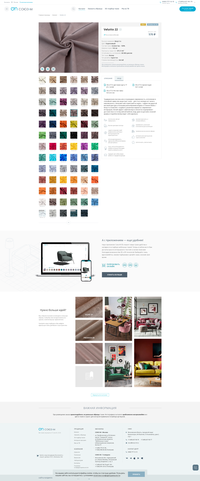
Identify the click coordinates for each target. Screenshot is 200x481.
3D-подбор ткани (112, 9)
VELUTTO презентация (143, 86)
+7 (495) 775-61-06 (100, 448)
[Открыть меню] (6, 8)
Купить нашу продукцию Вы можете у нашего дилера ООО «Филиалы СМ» (51, 456)
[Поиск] (73, 8)
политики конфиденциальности (106, 475)
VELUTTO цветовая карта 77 (116, 86)
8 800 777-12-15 (132, 452)
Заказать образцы (95, 9)
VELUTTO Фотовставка (114, 92)
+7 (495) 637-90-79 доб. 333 (103, 464)
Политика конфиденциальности (81, 466)
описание (108, 78)
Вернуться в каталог (100, 395)
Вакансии (77, 458)
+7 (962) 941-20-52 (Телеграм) (104, 466)
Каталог (82, 9)
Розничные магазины (26, 2)
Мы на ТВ (125, 9)
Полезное (77, 455)
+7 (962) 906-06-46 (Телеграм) (104, 450)
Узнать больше (114, 275)
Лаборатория (78, 460)
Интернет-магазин (80, 440)
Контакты (7, 2)
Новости (77, 452)
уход (119, 78)
